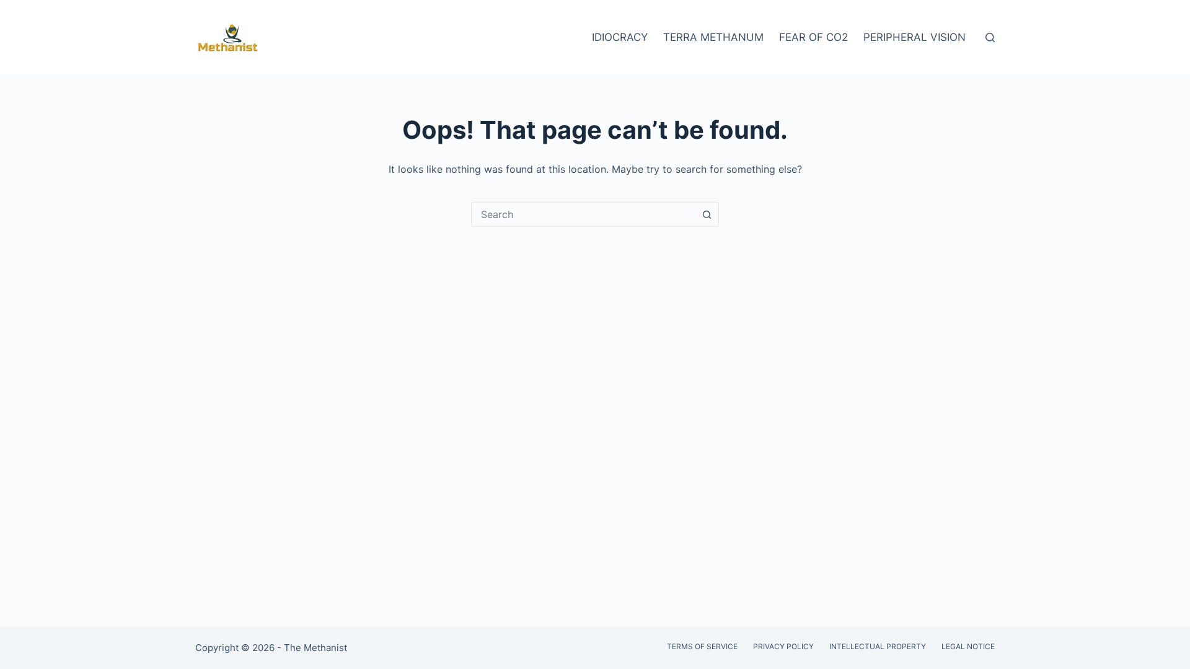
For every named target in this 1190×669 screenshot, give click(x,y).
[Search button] (706, 214)
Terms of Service (702, 646)
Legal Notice (968, 646)
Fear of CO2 (813, 37)
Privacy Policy (783, 646)
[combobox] (583, 214)
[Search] (990, 37)
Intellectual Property (877, 646)
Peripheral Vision (914, 37)
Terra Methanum (713, 37)
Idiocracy (620, 37)
